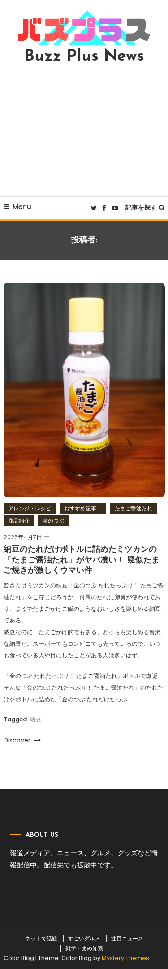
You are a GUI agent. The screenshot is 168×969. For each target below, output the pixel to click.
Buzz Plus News (84, 57)
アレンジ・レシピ (29, 508)
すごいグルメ (84, 938)
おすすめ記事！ (83, 508)
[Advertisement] (84, 130)
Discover (18, 740)
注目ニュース (127, 938)
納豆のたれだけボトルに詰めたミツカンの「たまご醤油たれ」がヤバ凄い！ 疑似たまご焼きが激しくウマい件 (81, 560)
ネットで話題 (41, 938)
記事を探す (141, 207)
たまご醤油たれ (133, 508)
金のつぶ (53, 520)
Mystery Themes (125, 958)
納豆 (35, 719)
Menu (22, 206)
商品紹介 (19, 520)
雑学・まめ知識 (84, 948)
